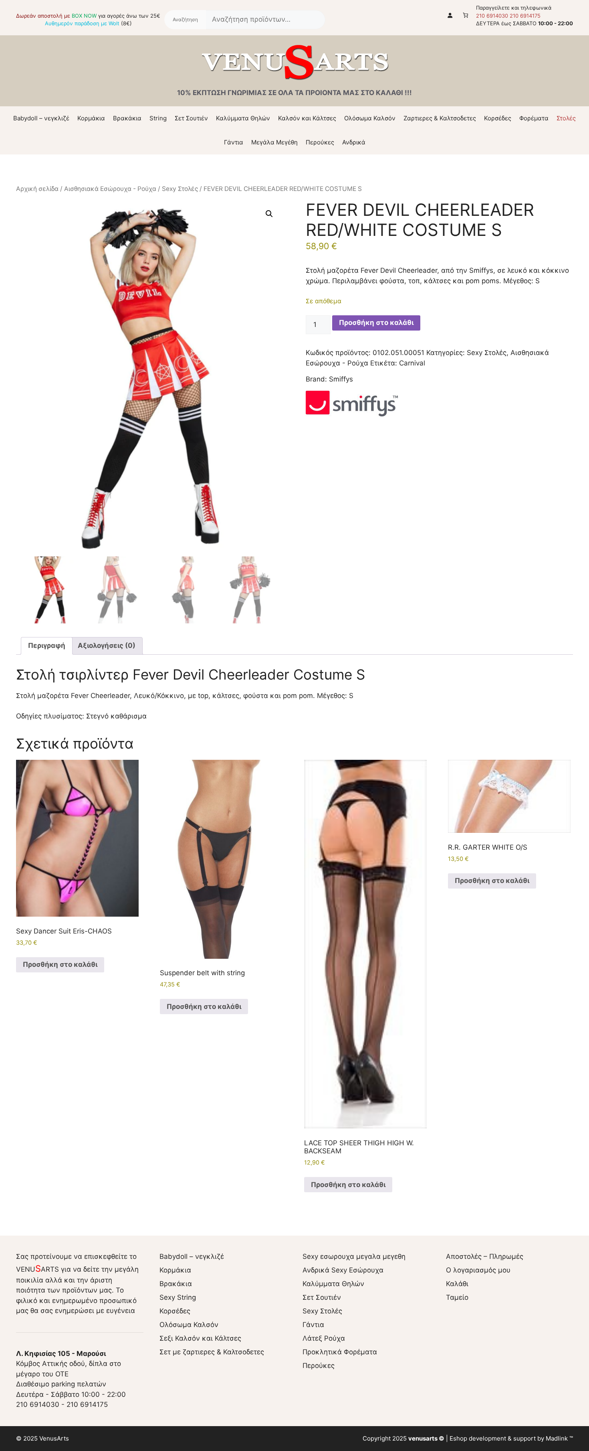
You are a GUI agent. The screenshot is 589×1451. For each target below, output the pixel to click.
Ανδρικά (353, 142)
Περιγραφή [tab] (46, 645)
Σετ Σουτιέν (191, 118)
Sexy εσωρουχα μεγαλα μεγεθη (354, 1256)
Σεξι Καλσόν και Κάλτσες (200, 1338)
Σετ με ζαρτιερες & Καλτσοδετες (211, 1352)
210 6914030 (492, 15)
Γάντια (233, 142)
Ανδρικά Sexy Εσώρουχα (343, 1270)
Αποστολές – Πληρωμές (484, 1256)
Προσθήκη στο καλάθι (376, 323)
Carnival (412, 363)
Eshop (458, 1438)
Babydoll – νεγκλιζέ (41, 118)
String (158, 118)
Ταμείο (457, 1297)
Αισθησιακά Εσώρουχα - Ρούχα (110, 189)
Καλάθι (457, 1284)
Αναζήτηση (185, 19)
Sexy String (177, 1297)
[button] (269, 214)
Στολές (566, 118)
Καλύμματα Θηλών (243, 118)
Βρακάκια (127, 118)
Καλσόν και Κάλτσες (307, 118)
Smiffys (341, 379)
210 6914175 (525, 15)
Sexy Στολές (180, 189)
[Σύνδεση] (450, 15)
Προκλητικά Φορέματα (340, 1352)
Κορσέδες (497, 118)
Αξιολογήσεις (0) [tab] (106, 645)
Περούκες (320, 142)
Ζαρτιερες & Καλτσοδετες (439, 118)
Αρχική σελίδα (37, 189)
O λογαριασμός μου (478, 1270)
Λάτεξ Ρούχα (324, 1338)
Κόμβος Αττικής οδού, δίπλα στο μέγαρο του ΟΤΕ (68, 1364)
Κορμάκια (91, 118)
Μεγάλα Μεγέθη (274, 142)
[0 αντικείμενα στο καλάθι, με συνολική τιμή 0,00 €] (465, 15)
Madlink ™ (559, 1438)
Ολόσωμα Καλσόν (369, 118)
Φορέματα (534, 118)
